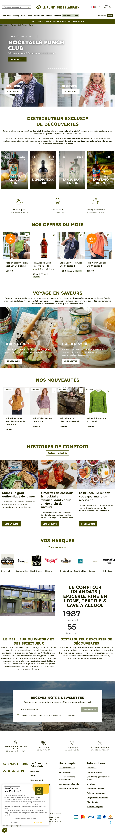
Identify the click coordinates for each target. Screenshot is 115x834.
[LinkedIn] (22, 771)
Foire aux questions (96, 793)
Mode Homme (12, 86)
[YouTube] (9, 771)
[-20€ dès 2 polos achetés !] (58, 68)
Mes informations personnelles (67, 778)
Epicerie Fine (39, 16)
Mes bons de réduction (69, 784)
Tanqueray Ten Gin (72, 181)
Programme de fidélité (97, 798)
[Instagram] (18, 771)
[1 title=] (34, 269)
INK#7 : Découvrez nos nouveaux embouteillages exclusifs (57, 21)
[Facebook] (4, 771)
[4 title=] (40, 269)
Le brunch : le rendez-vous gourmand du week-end (95, 496)
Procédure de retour (68, 789)
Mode (30, 16)
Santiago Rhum (101, 181)
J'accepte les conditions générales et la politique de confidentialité (47, 715)
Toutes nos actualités (57, 453)
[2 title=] (36, 269)
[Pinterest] (13, 771)
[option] (57, 48)
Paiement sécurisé (95, 789)
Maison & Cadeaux (53, 16)
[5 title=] (43, 269)
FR (95, 7)
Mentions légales (95, 807)
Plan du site (92, 802)
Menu (9, 15)
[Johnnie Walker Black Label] (60, 68)
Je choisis (14, 823)
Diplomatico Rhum (43, 181)
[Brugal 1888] (48, 68)
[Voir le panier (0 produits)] (110, 7)
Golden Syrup (76, 344)
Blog (110, 16)
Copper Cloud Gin (14, 179)
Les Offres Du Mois (70, 16)
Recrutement (36, 780)
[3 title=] (38, 269)
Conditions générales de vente (98, 778)
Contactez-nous (94, 772)
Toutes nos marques (57, 547)
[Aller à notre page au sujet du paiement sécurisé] (91, 820)
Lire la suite (11, 524)
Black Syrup (16, 344)
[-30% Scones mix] (50, 68)
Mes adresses (65, 772)
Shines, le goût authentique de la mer (18, 494)
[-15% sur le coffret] (64, 68)
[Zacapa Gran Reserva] (54, 68)
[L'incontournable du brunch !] (56, 68)
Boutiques (102, 16)
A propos (34, 771)
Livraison (91, 784)
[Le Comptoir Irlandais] (57, 7)
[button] (4, 830)
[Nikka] (66, 68)
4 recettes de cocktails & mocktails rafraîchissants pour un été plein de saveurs (57, 500)
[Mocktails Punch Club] (52, 68)
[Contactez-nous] (100, 7)
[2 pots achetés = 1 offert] (62, 68)
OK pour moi (37, 823)
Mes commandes (67, 768)
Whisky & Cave (19, 16)
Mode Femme (69, 86)
